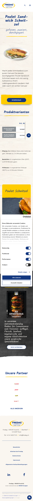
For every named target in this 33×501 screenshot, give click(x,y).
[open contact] (29, 497)
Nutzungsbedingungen (8, 497)
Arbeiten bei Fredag (16, 451)
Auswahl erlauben (16, 283)
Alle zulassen (16, 277)
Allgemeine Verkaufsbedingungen (16, 464)
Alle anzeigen (16, 408)
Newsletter (16, 447)
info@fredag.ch (24, 435)
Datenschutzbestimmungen (11, 495)
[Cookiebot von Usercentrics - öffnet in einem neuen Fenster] (23, 217)
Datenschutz (16, 455)
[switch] (28, 253)
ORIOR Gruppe (23, 485)
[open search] (25, 5)
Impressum (16, 460)
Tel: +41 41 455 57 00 (10, 435)
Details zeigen (22, 272)
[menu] (30, 5)
